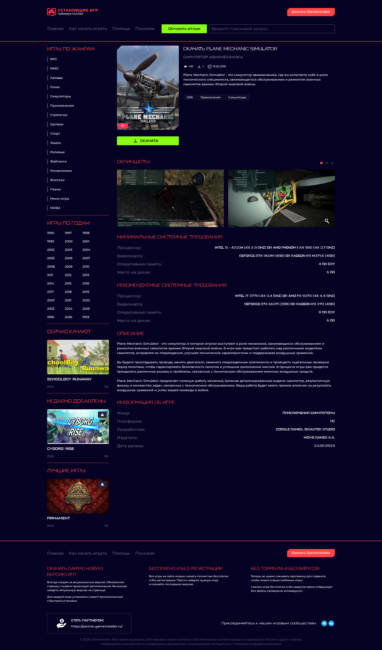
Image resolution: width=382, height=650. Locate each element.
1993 (85, 317)
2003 (68, 250)
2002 (51, 250)
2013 (85, 275)
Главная (55, 28)
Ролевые (57, 152)
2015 (68, 283)
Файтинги (58, 161)
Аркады (56, 78)
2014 (50, 283)
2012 (68, 275)
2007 (86, 258)
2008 (51, 267)
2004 (86, 250)
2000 (69, 241)
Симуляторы (60, 96)
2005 (51, 258)
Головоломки (61, 171)
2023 (50, 309)
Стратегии (58, 115)
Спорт (55, 133)
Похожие (145, 28)
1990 (50, 233)
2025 (86, 309)
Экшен (55, 143)
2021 (68, 300)
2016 (85, 283)
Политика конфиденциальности (257, 644)
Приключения (62, 106)
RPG (53, 59)
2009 (69, 267)
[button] (321, 163)
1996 (50, 317)
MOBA (55, 208)
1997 (68, 233)
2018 (68, 292)
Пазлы (55, 189)
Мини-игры (59, 199)
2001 (85, 241)
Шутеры (56, 124)
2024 (68, 309)
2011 (50, 275)
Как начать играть (88, 28)
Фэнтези (57, 180)
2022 (86, 300)
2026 (68, 317)
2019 (85, 292)
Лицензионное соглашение (209, 644)
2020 (51, 300)
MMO (54, 68)
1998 (86, 233)
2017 (50, 292)
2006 (69, 258)
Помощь (121, 28)
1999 (50, 241)
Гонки (55, 87)
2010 (85, 267)
